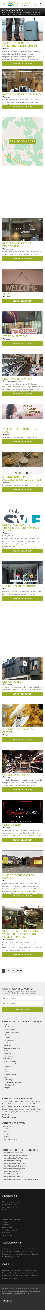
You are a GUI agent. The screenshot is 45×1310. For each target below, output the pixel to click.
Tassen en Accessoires (11, 1048)
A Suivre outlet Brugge (19, 586)
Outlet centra (8, 1058)
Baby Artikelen (8, 1040)
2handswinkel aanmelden (11, 1207)
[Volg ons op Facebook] (4, 1301)
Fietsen (6, 1069)
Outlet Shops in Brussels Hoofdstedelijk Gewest (20, 1179)
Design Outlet (12, 681)
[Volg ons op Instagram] (7, 1301)
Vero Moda (34, 1104)
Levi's (4, 1106)
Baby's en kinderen (12, 1027)
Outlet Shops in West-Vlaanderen (15, 1158)
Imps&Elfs (6, 1114)
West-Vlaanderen (30, 1249)
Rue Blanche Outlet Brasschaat (16, 245)
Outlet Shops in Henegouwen (14, 1169)
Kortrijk (6, 1134)
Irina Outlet (11, 293)
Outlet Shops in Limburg (12, 1161)
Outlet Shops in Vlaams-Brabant (15, 1163)
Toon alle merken (9, 1117)
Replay (21, 1106)
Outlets (13, 1123)
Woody (33, 1109)
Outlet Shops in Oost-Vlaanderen (15, 1155)
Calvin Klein (24, 1104)
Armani (10, 1106)
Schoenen (7, 1045)
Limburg (5, 1251)
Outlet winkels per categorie (22, 1021)
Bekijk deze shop (22, 64)
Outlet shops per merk (17, 1098)
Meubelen (7, 1053)
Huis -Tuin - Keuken (10, 1061)
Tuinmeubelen (8, 1056)
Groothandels (10, 1085)
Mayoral (12, 1112)
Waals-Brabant (27, 1251)
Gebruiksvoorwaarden (10, 1230)
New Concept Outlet (17, 378)
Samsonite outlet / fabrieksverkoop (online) (20, 44)
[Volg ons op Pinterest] (11, 1301)
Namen (15, 1254)
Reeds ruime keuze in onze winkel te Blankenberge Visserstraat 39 (21, 934)
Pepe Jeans (13, 1109)
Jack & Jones (24, 1109)
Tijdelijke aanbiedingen (13, 1082)
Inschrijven (23, 1009)
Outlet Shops (20, 1150)
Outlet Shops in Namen (11, 1171)
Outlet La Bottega (15, 774)
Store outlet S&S (15, 336)
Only (16, 1106)
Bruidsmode (9, 1035)
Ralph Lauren (13, 1104)
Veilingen (6, 1088)
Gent (5, 1131)
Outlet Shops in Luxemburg (13, 1176)
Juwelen (6, 1051)
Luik (20, 1254)
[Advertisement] (22, 192)
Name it (5, 1109)
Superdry (35, 1106)
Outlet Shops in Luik (10, 1174)
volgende (17, 970)
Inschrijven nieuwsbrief (10, 1210)
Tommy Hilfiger (7, 1101)
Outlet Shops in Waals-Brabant (14, 1166)
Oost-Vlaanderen (17, 1249)
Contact (5, 1222)
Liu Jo (33, 1101)
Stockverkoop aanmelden (11, 1202)
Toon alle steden (10, 1139)
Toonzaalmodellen (11, 1064)
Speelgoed (7, 1043)
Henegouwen (7, 1254)
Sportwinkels (8, 1066)
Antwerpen (7, 1126)
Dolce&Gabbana (35, 1112)
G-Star (28, 1106)
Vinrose (25, 1112)
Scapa (4, 1104)
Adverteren (6, 1225)
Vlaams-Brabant (15, 1251)
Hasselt (6, 1136)
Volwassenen (9, 1029)
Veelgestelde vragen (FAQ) (12, 1219)
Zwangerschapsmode (12, 1032)
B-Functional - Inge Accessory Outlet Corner (21, 478)
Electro (6, 1077)
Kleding (6, 1024)
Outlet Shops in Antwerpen (13, 1153)
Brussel (6, 1129)
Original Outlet (13, 825)
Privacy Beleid (7, 1227)
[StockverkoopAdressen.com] (23, 4)
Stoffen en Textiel (9, 1074)
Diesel (38, 1101)
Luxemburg (27, 1254)
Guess (17, 1101)
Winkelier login (7, 1235)
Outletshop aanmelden (10, 1204)
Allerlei (5, 1072)
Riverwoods (25, 1101)
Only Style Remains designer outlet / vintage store (20, 527)
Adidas (18, 1112)
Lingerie (7, 1037)
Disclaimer (6, 1232)
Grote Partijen (8, 1080)
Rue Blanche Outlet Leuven (22, 94)
